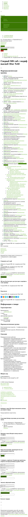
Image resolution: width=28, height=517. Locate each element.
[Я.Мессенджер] (6, 297)
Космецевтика (16, 157)
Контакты (6, 7)
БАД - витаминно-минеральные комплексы (15, 89)
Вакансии (6, 8)
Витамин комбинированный (17, 173)
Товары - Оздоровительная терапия (15, 236)
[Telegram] (8, 297)
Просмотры (6, 24)
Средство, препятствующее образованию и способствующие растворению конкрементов (15, 195)
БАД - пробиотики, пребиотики (19, 109)
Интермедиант (16, 147)
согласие (8, 272)
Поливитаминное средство (13, 190)
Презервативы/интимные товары (12, 217)
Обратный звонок (5, 30)
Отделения (6, 6)
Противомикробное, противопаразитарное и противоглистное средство (15, 228)
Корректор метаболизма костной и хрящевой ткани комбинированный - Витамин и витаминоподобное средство (18, 183)
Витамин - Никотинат (15, 171)
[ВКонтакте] (1, 297)
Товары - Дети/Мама (21, 234)
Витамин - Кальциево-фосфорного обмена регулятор (18, 169)
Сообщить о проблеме (6, 392)
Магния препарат (14, 189)
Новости (6, 4)
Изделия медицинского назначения (15, 134)
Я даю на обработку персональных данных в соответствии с (13, 274)
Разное (10, 76)
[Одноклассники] (3, 297)
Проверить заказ (5, 384)
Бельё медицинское (20, 117)
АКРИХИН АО (8, 311)
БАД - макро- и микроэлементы (14, 102)
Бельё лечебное (17, 116)
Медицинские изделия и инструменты (13, 162)
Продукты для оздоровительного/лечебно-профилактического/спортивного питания (14, 222)
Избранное (6, 25)
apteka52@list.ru (8, 387)
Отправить (3, 277)
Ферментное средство (12, 197)
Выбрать (6, 428)
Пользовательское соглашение (8, 396)
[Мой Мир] (16, 297)
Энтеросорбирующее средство (17, 177)
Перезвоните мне (5, 492)
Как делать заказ (5, 383)
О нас (2, 398)
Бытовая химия (17, 119)
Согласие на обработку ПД (7, 394)
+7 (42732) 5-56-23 (8, 35)
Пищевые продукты (20, 215)
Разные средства (17, 230)
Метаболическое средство (10, 56)
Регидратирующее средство (14, 192)
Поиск (5, 19)
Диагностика (15, 132)
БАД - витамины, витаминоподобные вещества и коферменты (13, 94)
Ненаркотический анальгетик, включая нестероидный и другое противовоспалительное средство (14, 207)
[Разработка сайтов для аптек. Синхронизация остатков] (4, 400)
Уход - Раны (14, 240)
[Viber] (12, 297)
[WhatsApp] (14, 297)
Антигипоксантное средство (14, 166)
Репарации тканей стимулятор (17, 186)
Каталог (6, 20)
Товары (5, 3)
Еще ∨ (2, 397)
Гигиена (11, 123)
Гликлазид (6, 317)
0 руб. (2, 50)
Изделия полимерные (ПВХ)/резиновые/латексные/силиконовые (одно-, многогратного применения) (14, 142)
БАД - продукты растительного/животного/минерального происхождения (15, 114)
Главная (6, 1)
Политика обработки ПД (7, 393)
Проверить (3, 445)
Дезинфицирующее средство (11, 131)
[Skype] (18, 297)
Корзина (6, 27)
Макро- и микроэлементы (13, 188)
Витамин (9, 167)
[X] (10, 297)
